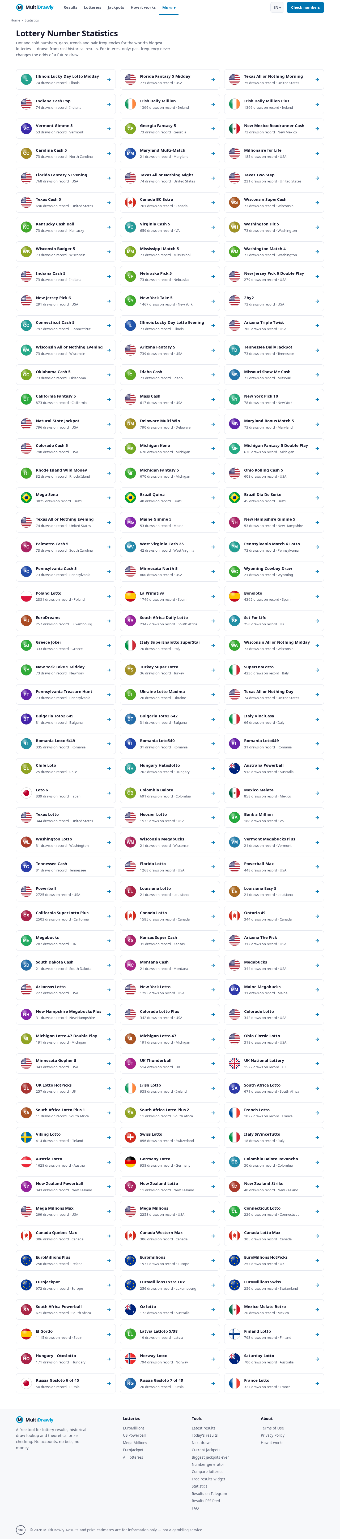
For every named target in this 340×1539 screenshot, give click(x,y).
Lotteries (92, 7)
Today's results (205, 1435)
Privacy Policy (272, 1435)
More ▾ (169, 7)
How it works (143, 7)
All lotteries (133, 1457)
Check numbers (305, 7)
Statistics (199, 1486)
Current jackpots (206, 1449)
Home (15, 20)
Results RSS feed (206, 1500)
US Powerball (134, 1435)
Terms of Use (272, 1428)
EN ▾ (277, 7)
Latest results (203, 1428)
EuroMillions (133, 1428)
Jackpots (116, 7)
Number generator (208, 1464)
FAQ (195, 1508)
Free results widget (208, 1478)
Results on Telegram (209, 1493)
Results (70, 7)
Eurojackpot (133, 1449)
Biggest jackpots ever (210, 1457)
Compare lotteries (207, 1471)
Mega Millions (135, 1442)
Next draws (201, 1442)
